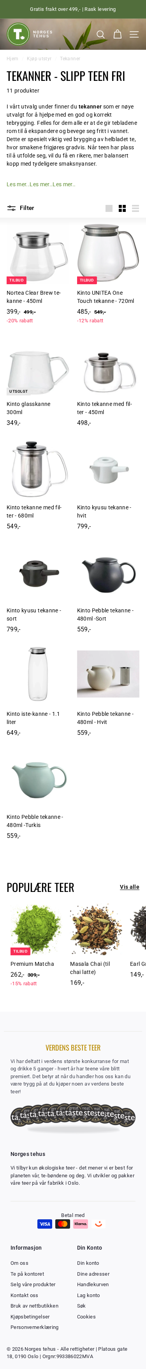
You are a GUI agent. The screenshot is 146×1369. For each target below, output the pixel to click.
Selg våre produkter (33, 1284)
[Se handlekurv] (117, 34)
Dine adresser (93, 1274)
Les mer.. (18, 184)
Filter (26, 208)
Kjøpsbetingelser (30, 1317)
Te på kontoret (27, 1274)
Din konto (88, 1263)
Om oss (19, 1263)
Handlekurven (93, 1284)
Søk (81, 1306)
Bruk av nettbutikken (34, 1306)
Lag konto (88, 1295)
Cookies (86, 1317)
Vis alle (129, 887)
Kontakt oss (25, 1295)
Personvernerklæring (35, 1327)
